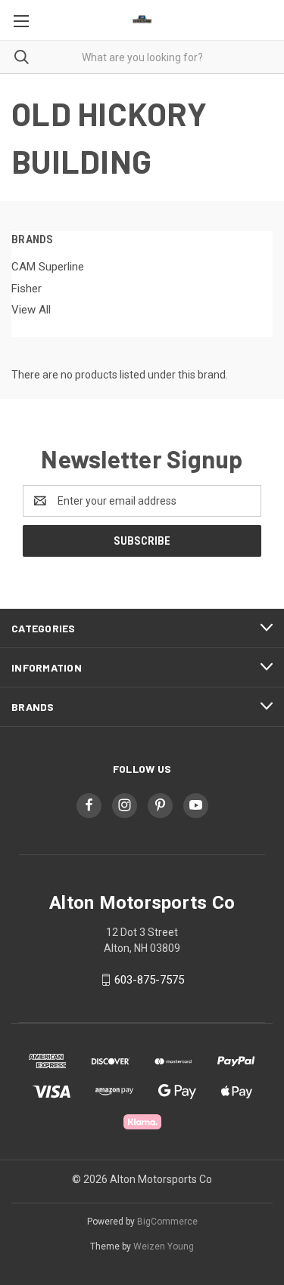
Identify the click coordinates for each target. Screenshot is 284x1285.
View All (31, 310)
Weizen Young (163, 1246)
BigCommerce (167, 1221)
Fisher (26, 288)
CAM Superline (47, 266)
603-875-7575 (149, 980)
